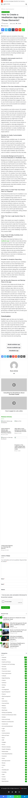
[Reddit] (16, 356)
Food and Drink (5, 703)
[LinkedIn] (8, 356)
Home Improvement (6, 673)
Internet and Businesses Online (9, 714)
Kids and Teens (5, 735)
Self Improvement (6, 760)
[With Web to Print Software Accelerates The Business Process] (21, 423)
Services (4, 666)
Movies (3, 763)
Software (4, 682)
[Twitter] (5, 356)
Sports (3, 730)
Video (3, 774)
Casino (3, 765)
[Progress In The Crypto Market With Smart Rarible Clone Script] (21, 440)
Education (4, 668)
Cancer (3, 776)
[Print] (24, 356)
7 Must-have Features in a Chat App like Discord (7, 547)
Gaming (4, 685)
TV (2, 767)
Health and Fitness (6, 662)
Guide (3, 687)
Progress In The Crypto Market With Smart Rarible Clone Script (20, 447)
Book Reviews (5, 781)
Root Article (5, 23)
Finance (4, 694)
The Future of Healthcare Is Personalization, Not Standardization (17, 645)
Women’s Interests (6, 746)
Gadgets (4, 742)
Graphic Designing (6, 749)
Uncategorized (5, 689)
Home (3, 9)
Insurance (4, 756)
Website (3, 589)
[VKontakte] (19, 356)
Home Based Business (7, 753)
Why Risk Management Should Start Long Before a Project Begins (18, 624)
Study (3, 758)
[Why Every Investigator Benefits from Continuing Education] (5, 638)
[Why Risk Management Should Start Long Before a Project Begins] (5, 625)
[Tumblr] (10, 356)
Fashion (4, 680)
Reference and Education (8, 721)
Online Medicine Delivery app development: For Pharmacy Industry (6, 430)
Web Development (6, 696)
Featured (4, 657)
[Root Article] (7, 4)
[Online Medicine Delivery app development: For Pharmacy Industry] (7, 423)
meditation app (14, 350)
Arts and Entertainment (7, 726)
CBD (3, 740)
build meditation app (14, 344)
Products (4, 707)
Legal (3, 728)
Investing (4, 772)
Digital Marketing (6, 678)
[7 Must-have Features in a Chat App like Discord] (7, 490)
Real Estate (4, 710)
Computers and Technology (8, 664)
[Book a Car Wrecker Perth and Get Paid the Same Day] (5, 632)
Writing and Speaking (7, 712)
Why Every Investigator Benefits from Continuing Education (17, 638)
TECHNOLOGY (5, 769)
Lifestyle (4, 675)
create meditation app (14, 347)
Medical (4, 705)
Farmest (4, 779)
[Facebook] (2, 356)
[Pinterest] (13, 356)
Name (3, 578)
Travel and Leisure (6, 671)
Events (3, 744)
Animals (4, 717)
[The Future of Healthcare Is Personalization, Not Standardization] (5, 645)
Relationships (5, 751)
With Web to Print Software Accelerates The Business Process (20, 430)
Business (4, 659)
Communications (6, 733)
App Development (10, 9)
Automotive (4, 701)
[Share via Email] (21, 356)
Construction (5, 724)
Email (2, 584)
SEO (3, 698)
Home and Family (6, 719)
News (3, 737)
